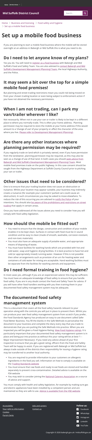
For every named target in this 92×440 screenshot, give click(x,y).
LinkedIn (84, 422)
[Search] (85, 13)
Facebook (85, 409)
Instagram (85, 417)
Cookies (6, 412)
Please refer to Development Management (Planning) (46, 132)
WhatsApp (85, 413)
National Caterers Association (60, 376)
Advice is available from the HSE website (60, 391)
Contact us (37, 409)
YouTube (84, 426)
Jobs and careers (39, 406)
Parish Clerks (8, 415)
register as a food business (45, 62)
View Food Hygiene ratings (68, 330)
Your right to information (13, 409)
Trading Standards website (25, 363)
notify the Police (63, 199)
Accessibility (8, 406)
